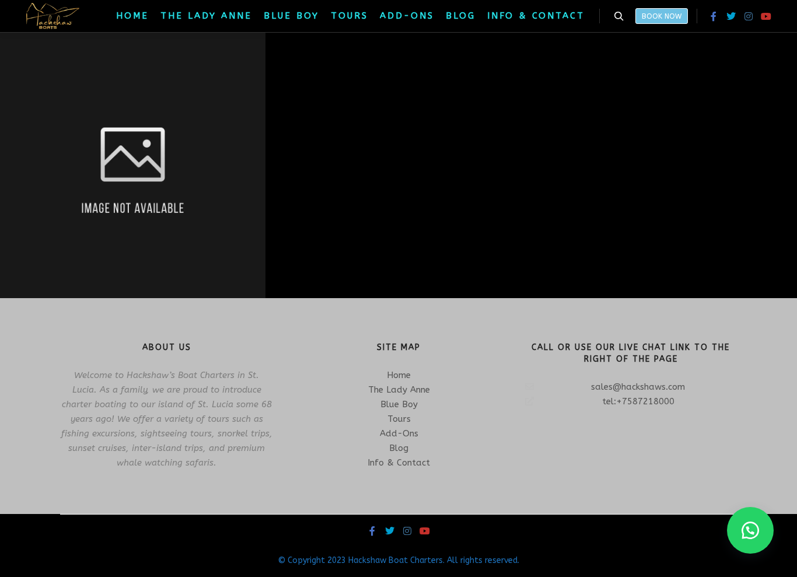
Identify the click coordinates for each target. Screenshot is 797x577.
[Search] (619, 16)
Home (399, 375)
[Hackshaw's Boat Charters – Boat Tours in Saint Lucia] (52, 16)
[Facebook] (713, 16)
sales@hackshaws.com (638, 387)
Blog (398, 448)
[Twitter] (731, 16)
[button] (750, 530)
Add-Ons (399, 433)
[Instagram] (748, 16)
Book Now (661, 16)
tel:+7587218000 (638, 401)
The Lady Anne (399, 389)
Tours (399, 419)
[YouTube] (766, 16)
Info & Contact (399, 462)
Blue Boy (399, 404)
